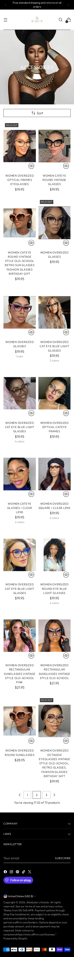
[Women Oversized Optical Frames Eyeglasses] (19, 146)
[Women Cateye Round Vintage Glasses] (54, 146)
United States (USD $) (20, 896)
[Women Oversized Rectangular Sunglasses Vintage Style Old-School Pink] (19, 635)
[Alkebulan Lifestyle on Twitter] (30, 872)
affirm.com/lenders (26, 922)
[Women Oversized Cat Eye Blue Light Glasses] (54, 312)
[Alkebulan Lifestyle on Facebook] (5, 872)
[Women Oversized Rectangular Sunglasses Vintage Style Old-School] (54, 635)
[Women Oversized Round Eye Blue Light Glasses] (54, 554)
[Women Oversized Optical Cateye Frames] (54, 393)
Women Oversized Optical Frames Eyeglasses (19, 180)
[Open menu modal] (5, 20)
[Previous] (6, 5)
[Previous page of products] (19, 795)
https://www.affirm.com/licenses (35, 934)
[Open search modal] (60, 20)
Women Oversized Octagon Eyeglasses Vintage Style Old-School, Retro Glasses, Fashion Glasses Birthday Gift (54, 763)
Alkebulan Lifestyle (37, 902)
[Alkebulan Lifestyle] (37, 19)
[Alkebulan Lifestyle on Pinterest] (18, 872)
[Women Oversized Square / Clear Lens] (54, 474)
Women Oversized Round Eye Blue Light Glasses (54, 588)
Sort (40, 113)
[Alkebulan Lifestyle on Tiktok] (24, 872)
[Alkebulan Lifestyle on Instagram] (11, 872)
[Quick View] (31, 166)
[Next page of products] (54, 795)
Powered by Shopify (15, 938)
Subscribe (63, 858)
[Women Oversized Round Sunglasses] (19, 721)
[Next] (68, 5)
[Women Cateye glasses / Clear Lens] (19, 474)
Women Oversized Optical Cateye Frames (54, 427)
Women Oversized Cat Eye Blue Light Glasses (54, 346)
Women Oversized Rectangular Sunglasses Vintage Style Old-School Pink (19, 673)
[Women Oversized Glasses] (54, 222)
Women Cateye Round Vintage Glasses (54, 180)
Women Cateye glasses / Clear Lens (19, 508)
